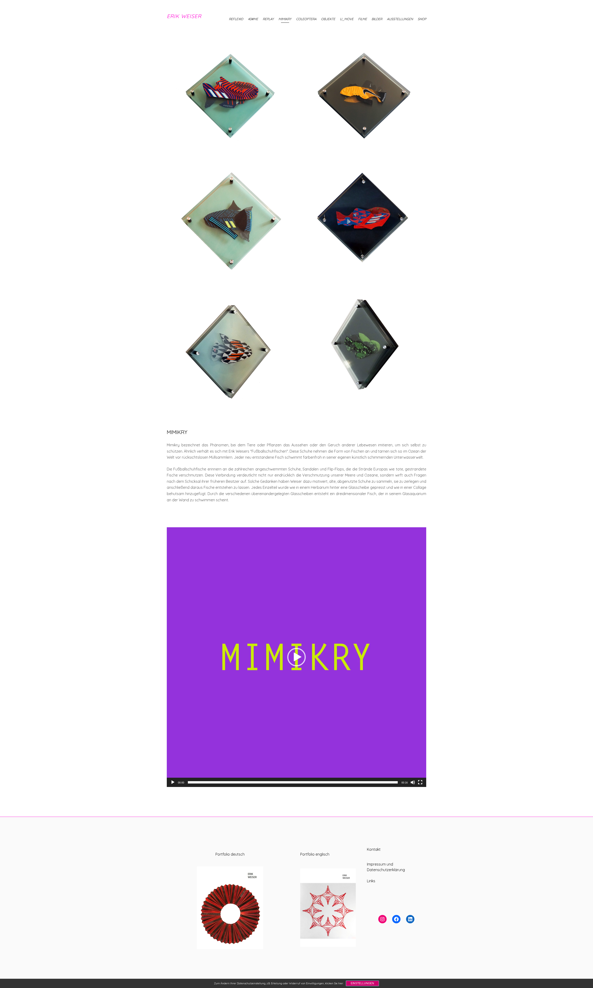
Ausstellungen (400, 19)
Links (371, 881)
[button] (296, 657)
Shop (422, 19)
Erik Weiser (184, 16)
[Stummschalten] (412, 782)
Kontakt (374, 849)
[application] (296, 657)
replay (268, 19)
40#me (253, 19)
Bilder (377, 19)
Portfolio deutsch (230, 854)
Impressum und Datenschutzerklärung (386, 867)
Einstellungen (362, 983)
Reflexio (236, 19)
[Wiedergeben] (172, 782)
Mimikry (284, 19)
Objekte (328, 19)
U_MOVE (346, 19)
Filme (362, 19)
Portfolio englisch (314, 854)
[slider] (293, 782)
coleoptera (306, 19)
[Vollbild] (420, 782)
